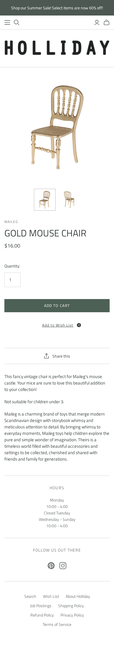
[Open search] (17, 22)
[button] (57, 323)
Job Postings (40, 606)
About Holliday (78, 596)
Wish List (51, 596)
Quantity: (12, 266)
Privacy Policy (72, 615)
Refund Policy (42, 615)
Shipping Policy (71, 606)
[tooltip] (79, 325)
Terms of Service (57, 624)
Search (30, 596)
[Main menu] (7, 22)
